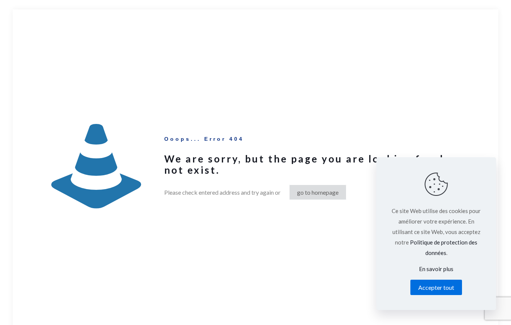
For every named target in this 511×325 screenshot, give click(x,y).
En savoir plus (436, 268)
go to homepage (318, 192)
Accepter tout (436, 287)
